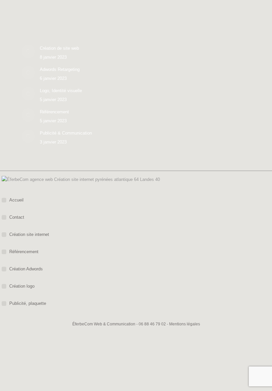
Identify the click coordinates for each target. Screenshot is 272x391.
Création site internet (29, 234)
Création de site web (59, 48)
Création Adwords (26, 268)
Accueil (16, 199)
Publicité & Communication (66, 133)
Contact (16, 217)
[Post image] (28, 51)
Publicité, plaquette (27, 303)
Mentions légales (184, 324)
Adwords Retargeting (60, 69)
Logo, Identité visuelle (61, 90)
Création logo (21, 286)
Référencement (54, 111)
